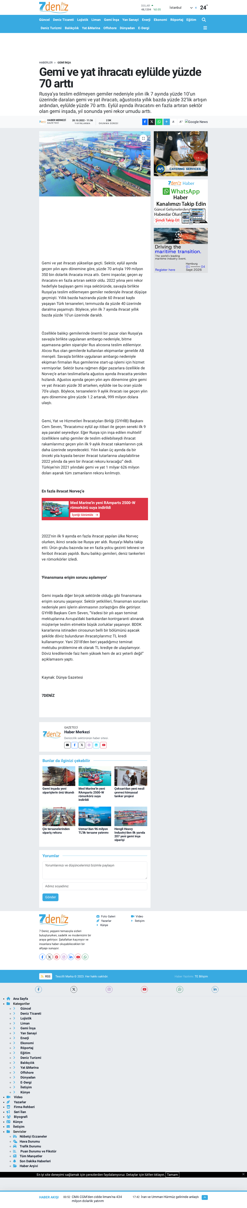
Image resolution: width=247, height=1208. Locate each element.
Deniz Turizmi (51, 28)
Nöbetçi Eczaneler (33, 1136)
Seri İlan (19, 1112)
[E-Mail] (67, 745)
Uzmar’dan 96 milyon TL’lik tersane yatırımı (93, 830)
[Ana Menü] (204, 28)
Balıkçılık (72, 28)
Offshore (110, 28)
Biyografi (20, 1117)
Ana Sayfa (20, 999)
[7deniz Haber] (53, 7)
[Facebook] (74, 745)
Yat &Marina (91, 28)
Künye (104, 925)
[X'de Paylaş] (151, 122)
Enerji (146, 20)
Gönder (50, 897)
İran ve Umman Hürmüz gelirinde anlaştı (170, 1197)
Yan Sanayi (130, 20)
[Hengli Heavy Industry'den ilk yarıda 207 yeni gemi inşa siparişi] (130, 816)
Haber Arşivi (29, 1166)
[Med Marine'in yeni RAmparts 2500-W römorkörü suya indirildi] (95, 776)
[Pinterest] (56, 957)
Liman (96, 20)
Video (139, 916)
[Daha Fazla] (166, 122)
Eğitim (191, 20)
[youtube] (144, 989)
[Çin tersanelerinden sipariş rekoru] (58, 816)
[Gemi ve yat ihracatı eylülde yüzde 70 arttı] (95, 163)
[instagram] (109, 989)
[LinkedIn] (71, 957)
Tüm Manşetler (31, 1156)
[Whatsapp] (85, 957)
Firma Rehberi (24, 1107)
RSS (47, 976)
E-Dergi (143, 28)
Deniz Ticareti (63, 20)
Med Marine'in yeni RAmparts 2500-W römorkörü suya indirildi (92, 794)
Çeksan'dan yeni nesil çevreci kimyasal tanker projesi (129, 792)
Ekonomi (160, 20)
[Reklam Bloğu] (181, 153)
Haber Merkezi (77, 732)
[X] (49, 957)
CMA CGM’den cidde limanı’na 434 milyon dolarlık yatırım (97, 1199)
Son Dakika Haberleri (35, 1161)
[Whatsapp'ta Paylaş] (159, 122)
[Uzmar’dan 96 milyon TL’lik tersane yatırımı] (95, 816)
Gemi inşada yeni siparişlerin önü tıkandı (58, 790)
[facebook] (38, 989)
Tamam (172, 1175)
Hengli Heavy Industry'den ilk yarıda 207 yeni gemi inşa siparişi (129, 834)
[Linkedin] (96, 745)
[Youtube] (103, 745)
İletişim (140, 921)
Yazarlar (106, 921)
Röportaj (176, 20)
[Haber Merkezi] (51, 734)
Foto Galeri (108, 916)
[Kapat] (244, 1174)
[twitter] (73, 989)
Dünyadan (127, 28)
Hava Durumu (30, 1141)
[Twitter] (82, 745)
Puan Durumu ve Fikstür (38, 1151)
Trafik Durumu (30, 1146)
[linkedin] (215, 989)
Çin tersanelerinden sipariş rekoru (56, 830)
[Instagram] (89, 745)
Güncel (44, 20)
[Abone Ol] (196, 121)
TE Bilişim (201, 976)
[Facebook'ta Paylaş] (145, 122)
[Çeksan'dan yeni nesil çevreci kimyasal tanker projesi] (130, 776)
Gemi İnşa (111, 20)
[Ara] (204, 20)
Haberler (46, 62)
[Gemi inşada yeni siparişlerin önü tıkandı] (58, 776)
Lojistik (82, 20)
